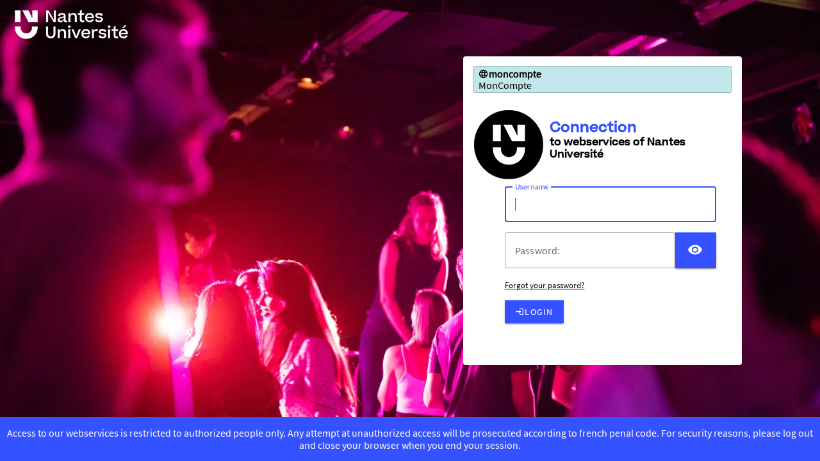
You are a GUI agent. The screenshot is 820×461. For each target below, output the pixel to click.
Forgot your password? (545, 285)
